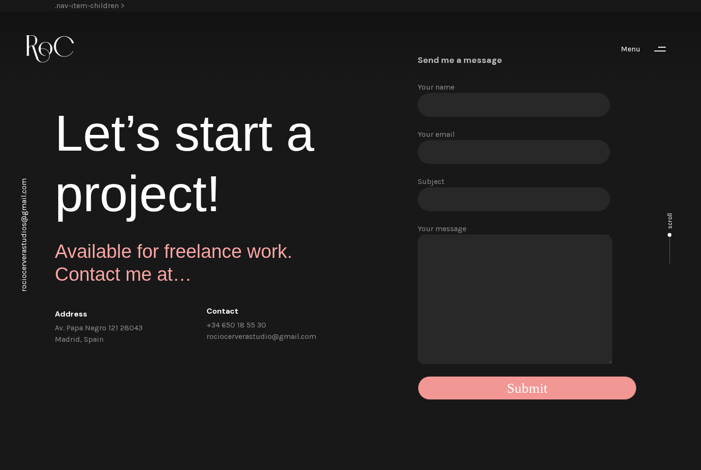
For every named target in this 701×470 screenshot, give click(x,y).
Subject (431, 181)
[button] (648, 49)
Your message (442, 228)
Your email (436, 134)
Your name (436, 87)
